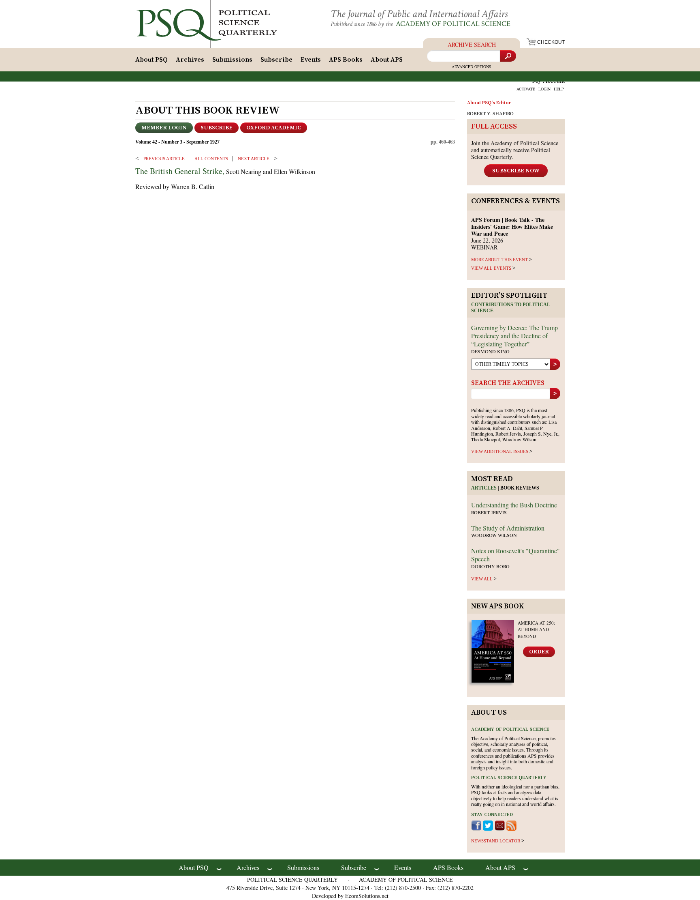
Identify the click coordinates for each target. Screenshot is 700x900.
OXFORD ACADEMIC (273, 127)
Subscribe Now (516, 170)
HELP (559, 89)
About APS (387, 60)
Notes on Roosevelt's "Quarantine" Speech (515, 554)
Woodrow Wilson (494, 535)
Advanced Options (471, 66)
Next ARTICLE (253, 158)
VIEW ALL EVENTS (491, 268)
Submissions (232, 60)
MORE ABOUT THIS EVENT (499, 259)
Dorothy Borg (490, 566)
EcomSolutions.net (366, 896)
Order (539, 651)
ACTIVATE (525, 89)
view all (482, 578)
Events (311, 60)
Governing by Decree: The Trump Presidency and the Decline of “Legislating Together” (514, 335)
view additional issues (499, 451)
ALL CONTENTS (211, 158)
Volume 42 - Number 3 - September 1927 (177, 142)
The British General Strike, (179, 170)
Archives (190, 60)
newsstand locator (495, 840)
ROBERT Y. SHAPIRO (490, 113)
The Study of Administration (507, 528)
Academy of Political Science (453, 23)
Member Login (164, 127)
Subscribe (276, 60)
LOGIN (544, 89)
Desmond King (490, 351)
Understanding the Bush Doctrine (514, 504)
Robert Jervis (489, 512)
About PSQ (151, 60)
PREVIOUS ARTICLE (164, 158)
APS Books (346, 60)
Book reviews (519, 488)
